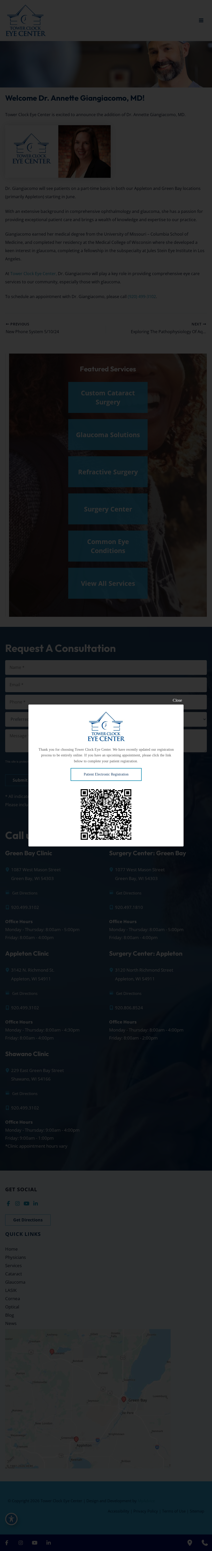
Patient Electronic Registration (106, 774)
